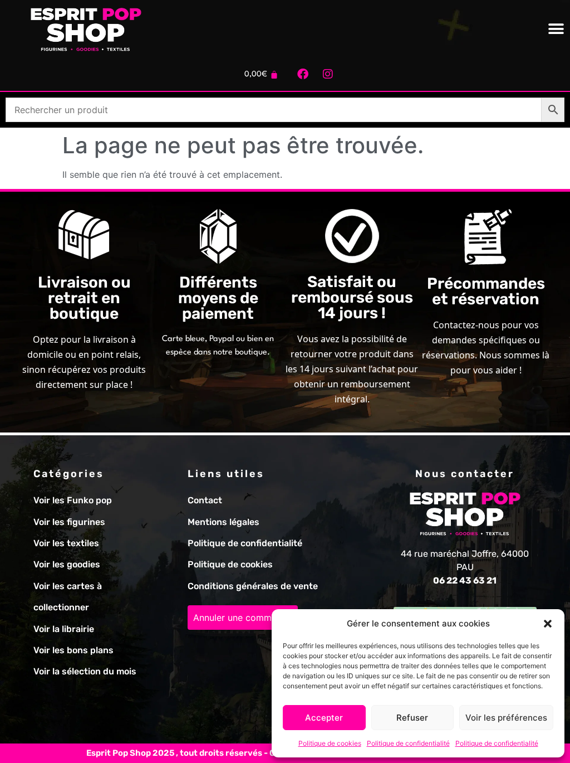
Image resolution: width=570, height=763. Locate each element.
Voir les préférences (506, 717)
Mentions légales (223, 522)
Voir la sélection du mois (84, 671)
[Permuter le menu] (556, 29)
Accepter (324, 717)
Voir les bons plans (73, 650)
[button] (547, 623)
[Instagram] (328, 74)
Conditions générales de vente (253, 586)
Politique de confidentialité (408, 743)
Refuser (412, 717)
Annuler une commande (242, 617)
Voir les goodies (66, 564)
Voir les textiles (66, 543)
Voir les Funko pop (72, 500)
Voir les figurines (69, 522)
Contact (205, 500)
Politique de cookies (329, 743)
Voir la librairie (63, 629)
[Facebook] (303, 74)
